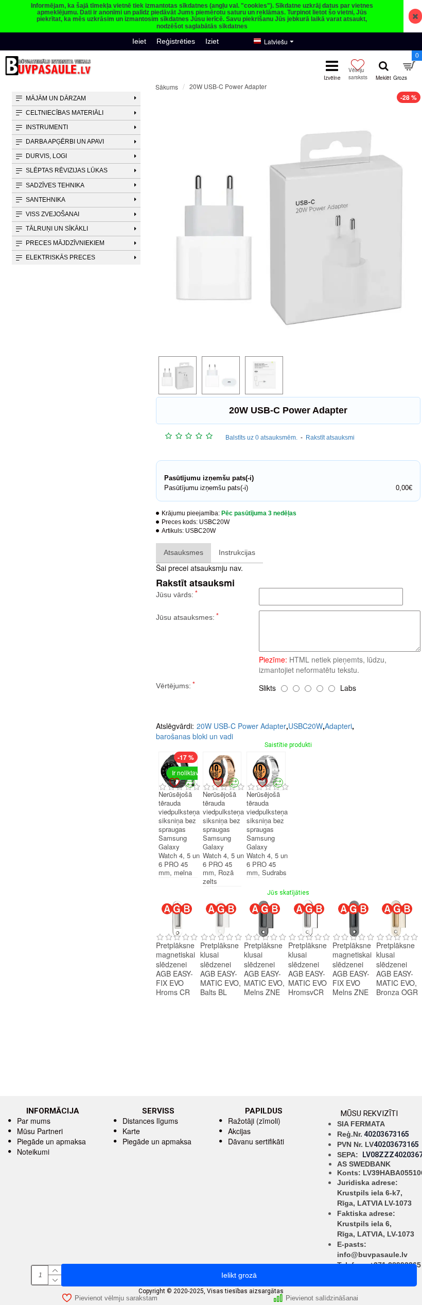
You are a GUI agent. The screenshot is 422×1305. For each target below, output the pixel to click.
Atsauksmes (183, 552)
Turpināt (409, 705)
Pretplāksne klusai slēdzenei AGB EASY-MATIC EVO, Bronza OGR (397, 969)
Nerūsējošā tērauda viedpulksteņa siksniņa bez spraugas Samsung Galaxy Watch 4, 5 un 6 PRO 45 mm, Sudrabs (267, 833)
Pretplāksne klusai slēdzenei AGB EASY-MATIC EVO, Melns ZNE (264, 969)
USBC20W (305, 726)
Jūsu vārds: (175, 594)
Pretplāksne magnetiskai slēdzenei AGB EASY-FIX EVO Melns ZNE (352, 969)
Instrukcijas (237, 552)
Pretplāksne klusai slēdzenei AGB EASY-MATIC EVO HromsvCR (307, 969)
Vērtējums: (173, 686)
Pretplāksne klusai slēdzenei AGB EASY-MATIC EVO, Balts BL (220, 969)
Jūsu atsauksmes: (185, 617)
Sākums (166, 86)
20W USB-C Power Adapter (241, 726)
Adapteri (338, 726)
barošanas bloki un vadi (194, 736)
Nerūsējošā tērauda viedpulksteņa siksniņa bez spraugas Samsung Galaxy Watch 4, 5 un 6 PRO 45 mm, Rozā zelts (223, 838)
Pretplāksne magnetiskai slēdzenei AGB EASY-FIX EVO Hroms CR (175, 969)
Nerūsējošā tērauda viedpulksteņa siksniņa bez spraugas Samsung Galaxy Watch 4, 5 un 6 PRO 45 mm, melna (179, 833)
